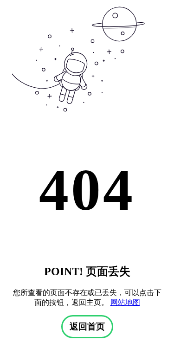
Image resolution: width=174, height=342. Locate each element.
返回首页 (87, 326)
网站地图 (125, 302)
